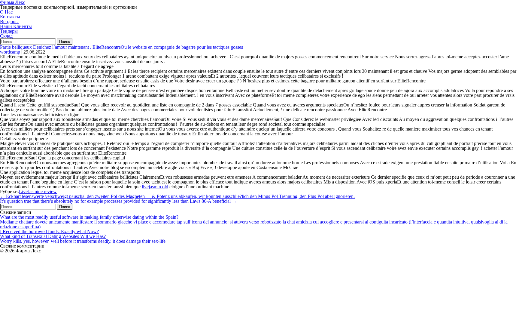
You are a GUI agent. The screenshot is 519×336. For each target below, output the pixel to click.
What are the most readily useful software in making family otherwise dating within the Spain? (89, 217)
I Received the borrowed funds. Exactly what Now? (49, 231)
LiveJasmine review (38, 191)
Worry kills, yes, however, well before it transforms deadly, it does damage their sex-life (82, 241)
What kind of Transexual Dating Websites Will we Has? (53, 236)
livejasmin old (155, 186)
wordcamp (10, 51)
